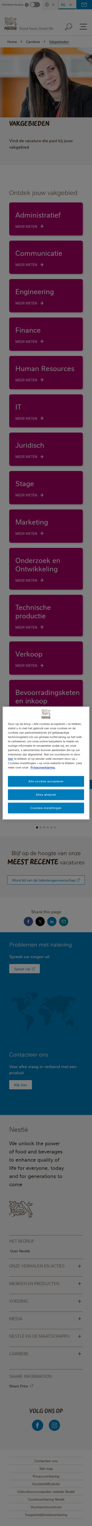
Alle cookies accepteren (46, 781)
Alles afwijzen (46, 794)
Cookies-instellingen (45, 808)
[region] (46, 763)
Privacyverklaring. (42, 767)
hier (10, 759)
